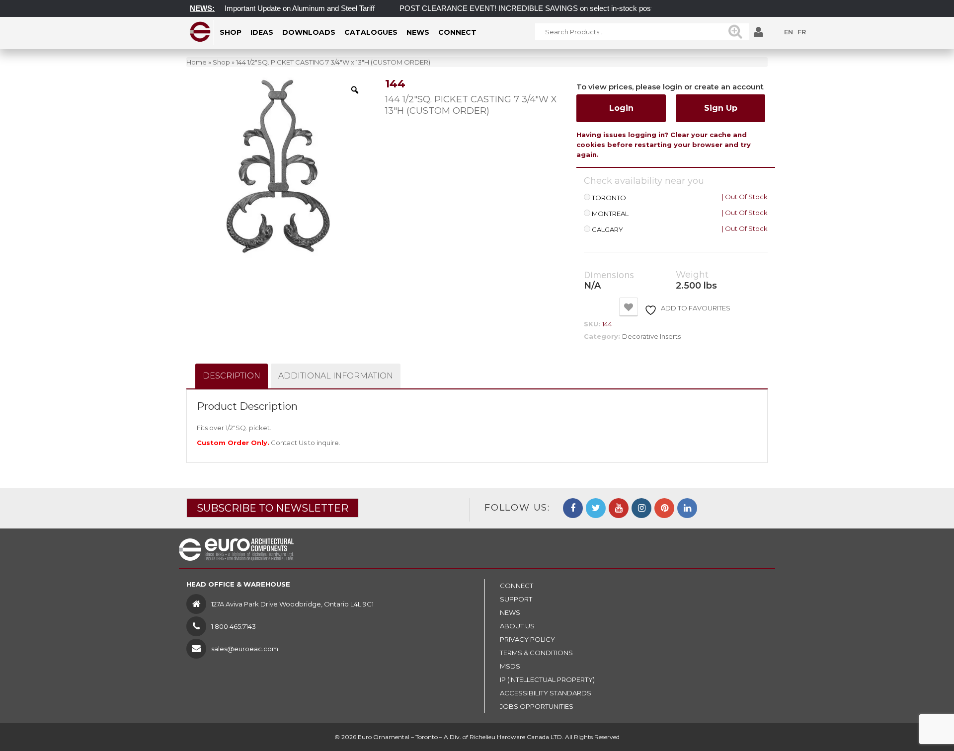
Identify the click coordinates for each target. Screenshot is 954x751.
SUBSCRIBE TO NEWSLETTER (272, 508)
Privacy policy (527, 639)
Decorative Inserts (651, 336)
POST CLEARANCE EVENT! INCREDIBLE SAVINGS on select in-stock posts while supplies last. (547, 8)
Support (516, 599)
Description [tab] (231, 375)
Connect (516, 586)
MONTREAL (610, 214)
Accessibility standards (545, 693)
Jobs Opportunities (536, 706)
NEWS (510, 612)
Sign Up (720, 108)
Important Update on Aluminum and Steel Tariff (287, 8)
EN (788, 32)
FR (801, 32)
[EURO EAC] (200, 32)
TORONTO (609, 198)
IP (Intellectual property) (547, 679)
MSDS (510, 666)
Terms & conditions (536, 653)
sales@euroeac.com (244, 649)
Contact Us (289, 443)
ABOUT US (517, 626)
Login (621, 108)
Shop (221, 62)
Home (196, 62)
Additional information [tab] (335, 375)
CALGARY (607, 229)
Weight (692, 275)
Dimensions (609, 275)
